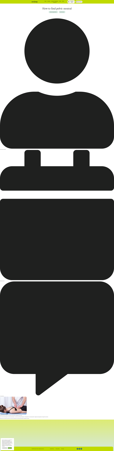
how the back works (10, 415)
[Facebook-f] (79, 449)
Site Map (62, 448)
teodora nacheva (3, 149)
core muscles (18, 418)
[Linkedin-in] (81, 449)
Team (60, 1)
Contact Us (55, 2)
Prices (63, 1)
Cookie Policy (52, 448)
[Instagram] (77, 449)
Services (49, 1)
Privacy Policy (58, 448)
